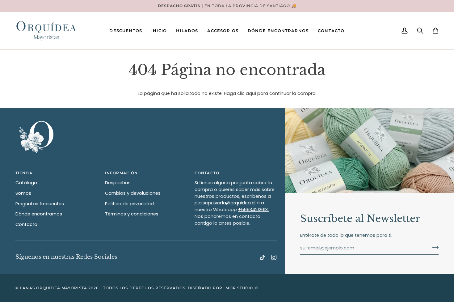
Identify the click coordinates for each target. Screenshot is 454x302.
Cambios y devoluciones (133, 193)
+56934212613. (253, 209)
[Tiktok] (262, 257)
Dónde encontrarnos (38, 214)
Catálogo (26, 183)
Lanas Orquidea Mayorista (53, 288)
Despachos (118, 183)
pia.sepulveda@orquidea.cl (225, 203)
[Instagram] (274, 257)
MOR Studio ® (241, 288)
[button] (159, 31)
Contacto (26, 224)
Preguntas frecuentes (39, 204)
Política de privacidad (129, 204)
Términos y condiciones (131, 214)
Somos (23, 193)
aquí (251, 93)
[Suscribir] (433, 247)
